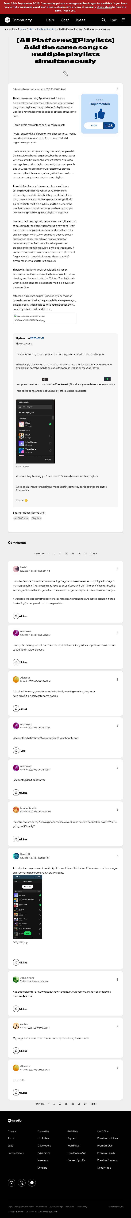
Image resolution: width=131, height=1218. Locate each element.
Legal (10, 1206)
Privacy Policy (41, 1206)
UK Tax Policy (31, 1211)
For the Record (16, 1153)
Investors (43, 1160)
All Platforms (21, 518)
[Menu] (123, 20)
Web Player (73, 1145)
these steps (104, 7)
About (11, 1138)
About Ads (70, 1206)
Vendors (42, 1167)
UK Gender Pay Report (48, 1211)
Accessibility (82, 1206)
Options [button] (117, 89)
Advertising (44, 1153)
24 (85, 553)
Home (23, 29)
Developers (44, 1145)
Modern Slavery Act (15, 1211)
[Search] (103, 20)
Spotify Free (104, 1167)
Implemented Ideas (46, 29)
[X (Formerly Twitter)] (22, 1183)
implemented (100, 104)
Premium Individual (107, 1138)
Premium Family (106, 1153)
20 (60, 553)
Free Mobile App (76, 1153)
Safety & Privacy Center (24, 1206)
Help (50, 20)
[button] (93, 125)
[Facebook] (32, 1183)
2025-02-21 (37, 338)
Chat (65, 20)
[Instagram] (11, 1183)
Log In (113, 20)
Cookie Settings (56, 1206)
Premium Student (107, 1160)
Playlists (36, 518)
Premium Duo (105, 1145)
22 (72, 553)
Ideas (80, 20)
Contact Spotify (76, 1160)
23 (79, 553)
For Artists (43, 1138)
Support (72, 1138)
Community (22, 20)
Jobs (10, 1145)
